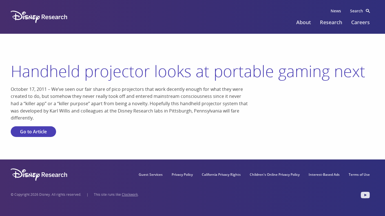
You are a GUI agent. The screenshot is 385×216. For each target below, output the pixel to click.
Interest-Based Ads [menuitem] (324, 174)
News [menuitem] (336, 11)
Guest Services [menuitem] (151, 174)
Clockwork (130, 194)
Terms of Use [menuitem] (359, 174)
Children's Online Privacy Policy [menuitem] (275, 174)
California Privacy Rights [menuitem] (221, 174)
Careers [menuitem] (360, 22)
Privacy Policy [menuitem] (182, 174)
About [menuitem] (303, 22)
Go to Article (33, 132)
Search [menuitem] (356, 11)
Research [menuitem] (331, 22)
